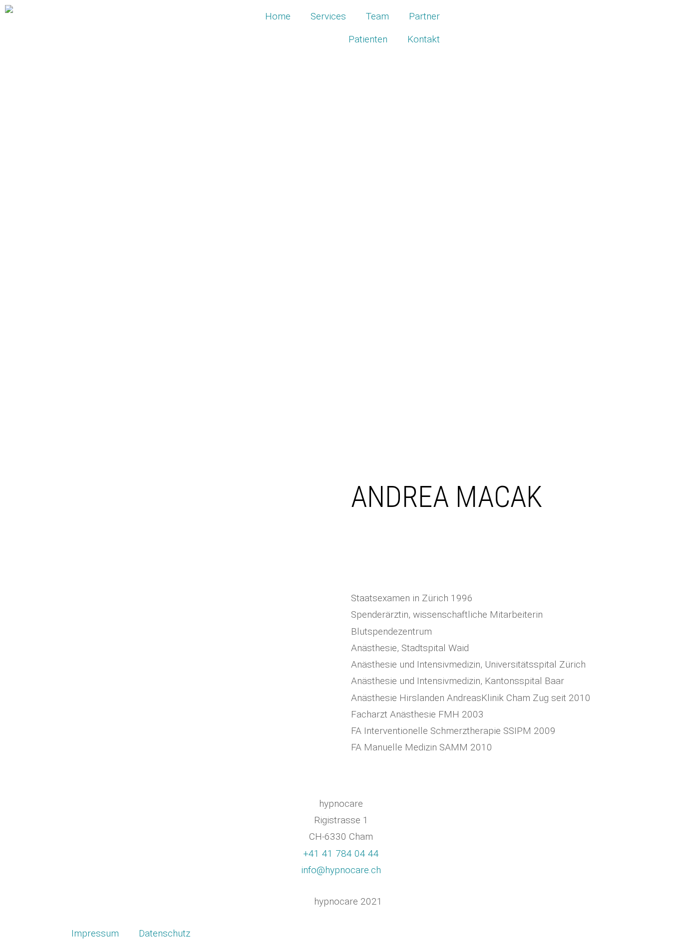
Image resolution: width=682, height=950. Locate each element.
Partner (424, 16)
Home (278, 16)
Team (377, 16)
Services (328, 16)
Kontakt (423, 39)
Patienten (367, 39)
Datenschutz (164, 933)
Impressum (95, 933)
